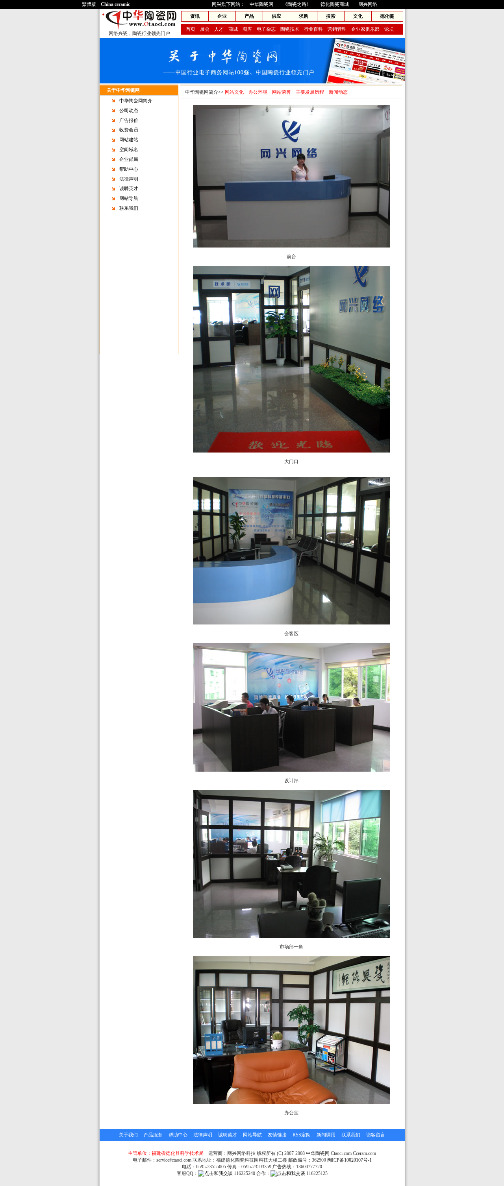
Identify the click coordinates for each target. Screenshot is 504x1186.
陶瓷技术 (289, 29)
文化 (358, 16)
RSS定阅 (302, 1135)
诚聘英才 (128, 188)
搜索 (330, 16)
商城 (233, 29)
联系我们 (128, 208)
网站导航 (128, 198)
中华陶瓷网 (261, 4)
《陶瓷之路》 (297, 4)
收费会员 (128, 130)
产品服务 (153, 1135)
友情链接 (277, 1135)
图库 (247, 29)
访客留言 (375, 1135)
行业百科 (313, 29)
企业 (222, 16)
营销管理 (337, 29)
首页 (190, 29)
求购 (303, 16)
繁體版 (89, 4)
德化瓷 (387, 16)
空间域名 (128, 149)
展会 (204, 29)
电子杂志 (266, 29)
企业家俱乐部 (365, 29)
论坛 (389, 29)
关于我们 (128, 1135)
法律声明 (128, 179)
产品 (249, 16)
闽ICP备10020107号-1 (349, 1160)
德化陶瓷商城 (335, 4)
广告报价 (128, 120)
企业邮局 (128, 159)
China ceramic (115, 4)
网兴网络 (367, 4)
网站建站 (128, 139)
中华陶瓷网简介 (135, 100)
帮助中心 (128, 169)
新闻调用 (326, 1135)
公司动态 (128, 110)
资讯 (195, 16)
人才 (219, 29)
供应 (276, 16)
